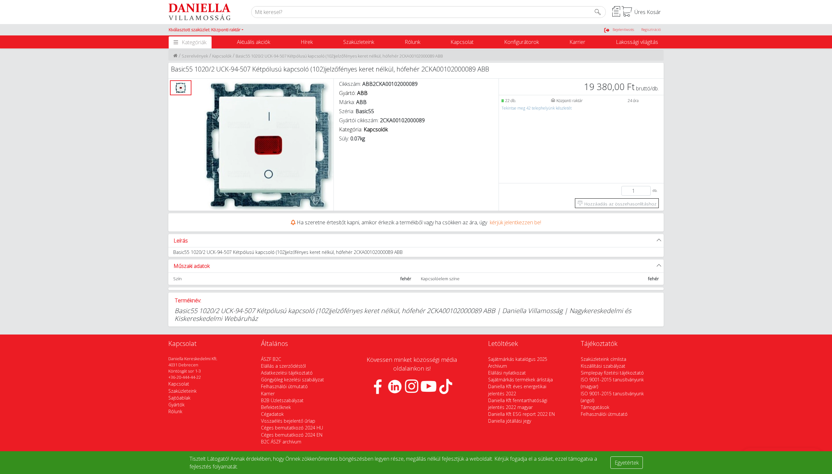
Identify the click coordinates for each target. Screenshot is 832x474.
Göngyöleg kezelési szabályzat (292, 379)
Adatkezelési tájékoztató (287, 373)
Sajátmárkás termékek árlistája (520, 379)
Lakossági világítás (637, 42)
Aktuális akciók (253, 42)
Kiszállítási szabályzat (603, 366)
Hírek (307, 42)
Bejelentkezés (623, 29)
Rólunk (412, 42)
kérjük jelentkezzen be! (515, 222)
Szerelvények (195, 56)
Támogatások (595, 407)
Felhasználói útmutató (284, 386)
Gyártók (176, 405)
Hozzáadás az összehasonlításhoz (619, 204)
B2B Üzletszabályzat (282, 400)
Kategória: (363, 129)
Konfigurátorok (521, 42)
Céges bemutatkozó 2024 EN (291, 435)
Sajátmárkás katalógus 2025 (517, 359)
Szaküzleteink (358, 42)
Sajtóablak (179, 398)
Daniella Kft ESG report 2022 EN (521, 414)
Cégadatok (272, 414)
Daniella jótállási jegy (509, 421)
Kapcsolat (462, 42)
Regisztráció (651, 29)
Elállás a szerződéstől (283, 366)
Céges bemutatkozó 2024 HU (292, 428)
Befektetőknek (276, 407)
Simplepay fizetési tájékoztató (612, 373)
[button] (206, 30)
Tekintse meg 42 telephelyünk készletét (536, 108)
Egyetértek (627, 462)
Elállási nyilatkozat (507, 373)
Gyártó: (353, 93)
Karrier (577, 42)
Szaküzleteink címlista (603, 359)
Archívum (497, 366)
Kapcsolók (221, 56)
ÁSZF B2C (271, 359)
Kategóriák (194, 42)
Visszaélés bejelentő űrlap (288, 421)
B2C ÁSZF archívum (281, 442)
